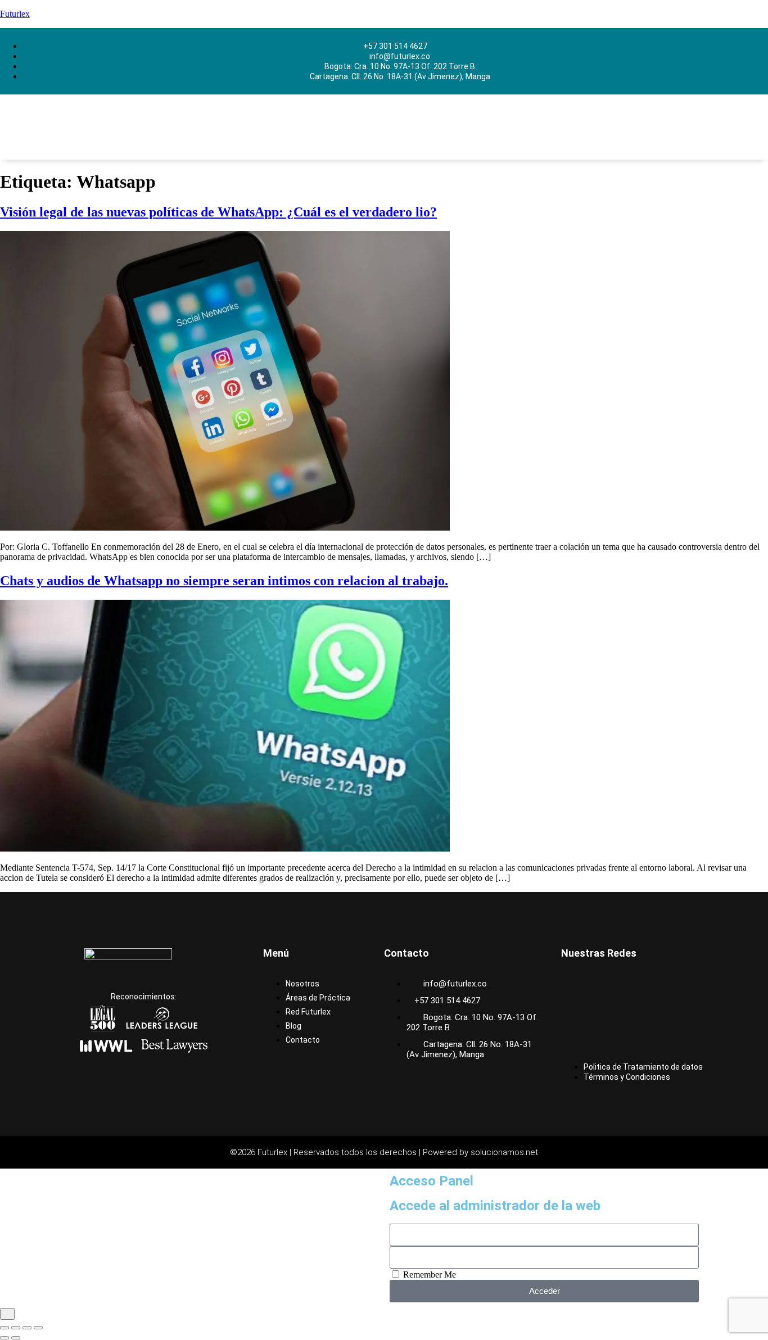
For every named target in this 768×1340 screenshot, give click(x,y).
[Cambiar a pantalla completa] (15, 1327)
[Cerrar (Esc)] (38, 1327)
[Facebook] (575, 984)
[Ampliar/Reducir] (4, 1327)
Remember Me (428, 1274)
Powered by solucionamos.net (480, 1152)
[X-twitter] (575, 1014)
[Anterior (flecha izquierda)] (4, 1337)
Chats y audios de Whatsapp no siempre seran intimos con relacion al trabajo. (224, 580)
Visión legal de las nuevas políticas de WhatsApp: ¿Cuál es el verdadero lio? (218, 212)
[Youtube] (614, 1014)
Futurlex (15, 14)
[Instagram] (614, 984)
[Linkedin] (653, 984)
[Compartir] (26, 1327)
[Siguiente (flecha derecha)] (15, 1337)
